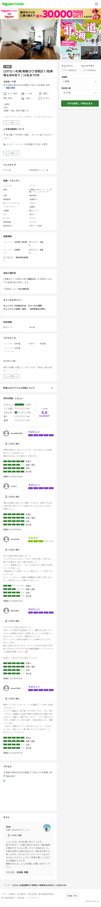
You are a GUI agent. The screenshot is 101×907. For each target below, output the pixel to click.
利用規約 (12, 894)
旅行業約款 (21, 894)
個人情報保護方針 (8, 898)
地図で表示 (10, 87)
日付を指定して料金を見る (80, 103)
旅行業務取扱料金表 (46, 894)
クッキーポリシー (33, 898)
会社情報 (20, 898)
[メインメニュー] (96, 4)
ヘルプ (4, 894)
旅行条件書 (32, 894)
